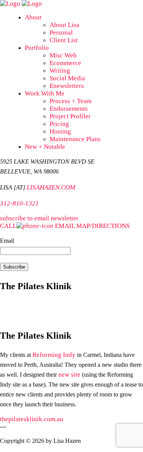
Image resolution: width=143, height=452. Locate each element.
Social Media (67, 78)
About (33, 17)
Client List (64, 40)
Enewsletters (67, 85)
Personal (61, 32)
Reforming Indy (54, 354)
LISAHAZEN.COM (51, 187)
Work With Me (44, 93)
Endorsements (69, 108)
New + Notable (45, 146)
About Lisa (64, 25)
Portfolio (37, 47)
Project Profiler (70, 116)
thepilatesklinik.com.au (32, 419)
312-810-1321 (19, 203)
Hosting (60, 131)
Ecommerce (65, 63)
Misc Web (63, 55)
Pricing (59, 123)
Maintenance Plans (75, 139)
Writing (60, 70)
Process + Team (71, 101)
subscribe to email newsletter (39, 218)
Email (7, 240)
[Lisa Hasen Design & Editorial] (21, 3)
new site (69, 374)
